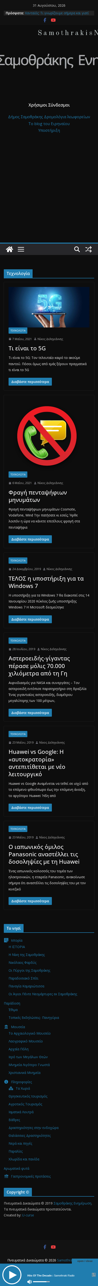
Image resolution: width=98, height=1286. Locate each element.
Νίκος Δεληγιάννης (50, 339)
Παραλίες (16, 1151)
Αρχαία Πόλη (19, 1049)
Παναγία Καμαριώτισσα (26, 986)
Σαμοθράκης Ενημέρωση (72, 1203)
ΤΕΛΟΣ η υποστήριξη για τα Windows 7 (46, 582)
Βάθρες (14, 1120)
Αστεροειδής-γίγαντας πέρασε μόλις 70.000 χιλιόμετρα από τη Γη (39, 665)
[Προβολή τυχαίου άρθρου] (88, 249)
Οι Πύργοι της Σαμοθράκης (29, 970)
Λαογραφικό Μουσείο (26, 1041)
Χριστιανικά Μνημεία (24, 1072)
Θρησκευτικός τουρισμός (28, 1096)
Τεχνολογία (17, 330)
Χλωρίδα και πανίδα (24, 1159)
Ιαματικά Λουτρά (21, 1112)
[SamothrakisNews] (9, 249)
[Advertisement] (49, 191)
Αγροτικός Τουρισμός (25, 1104)
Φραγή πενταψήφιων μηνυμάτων (38, 496)
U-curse (28, 1215)
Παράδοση (12, 1003)
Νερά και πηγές (20, 1143)
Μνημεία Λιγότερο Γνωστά (29, 1064)
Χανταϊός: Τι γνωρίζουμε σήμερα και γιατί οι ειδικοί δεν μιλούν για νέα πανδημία (57, 15)
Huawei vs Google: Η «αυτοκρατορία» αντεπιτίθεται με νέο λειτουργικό (37, 763)
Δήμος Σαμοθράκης (26, 116)
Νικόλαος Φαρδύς (22, 962)
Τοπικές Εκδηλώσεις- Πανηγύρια (34, 1017)
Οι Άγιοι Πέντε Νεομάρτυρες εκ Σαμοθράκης (43, 994)
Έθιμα (13, 1009)
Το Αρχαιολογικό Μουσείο (30, 1033)
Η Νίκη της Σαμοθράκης (27, 954)
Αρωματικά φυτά (16, 1168)
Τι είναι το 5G (27, 348)
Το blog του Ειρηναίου (49, 123)
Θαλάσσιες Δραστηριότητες (30, 1135)
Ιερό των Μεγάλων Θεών (28, 1057)
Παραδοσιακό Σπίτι (23, 978)
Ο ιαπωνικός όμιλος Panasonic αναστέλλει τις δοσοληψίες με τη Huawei (44, 854)
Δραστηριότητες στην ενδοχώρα (34, 1127)
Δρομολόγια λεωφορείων (67, 116)
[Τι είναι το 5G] (49, 307)
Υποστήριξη (49, 130)
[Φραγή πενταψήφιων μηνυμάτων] (49, 435)
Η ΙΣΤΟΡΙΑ (17, 946)
